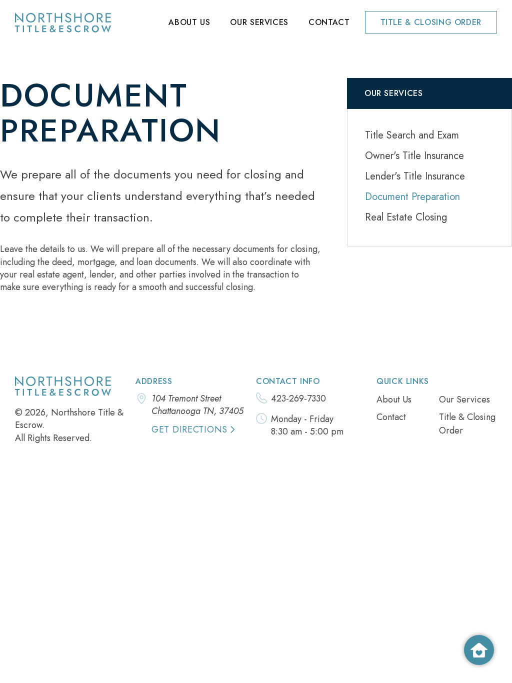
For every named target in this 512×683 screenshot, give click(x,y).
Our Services (259, 22)
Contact (329, 22)
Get (190, 429)
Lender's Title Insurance (415, 176)
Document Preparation (412, 197)
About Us (189, 22)
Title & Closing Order (431, 22)
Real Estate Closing (406, 217)
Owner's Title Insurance (414, 155)
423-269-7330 (298, 398)
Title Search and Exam (412, 135)
